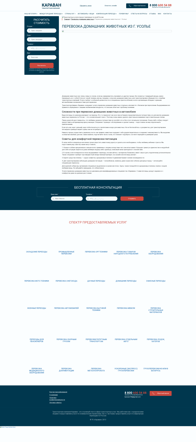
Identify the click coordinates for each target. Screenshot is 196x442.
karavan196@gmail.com (133, 397)
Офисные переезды (155, 281)
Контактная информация (58, 392)
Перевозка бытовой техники (96, 309)
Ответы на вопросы (139, 14)
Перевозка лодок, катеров (156, 340)
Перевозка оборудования (155, 253)
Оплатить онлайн (111, 6)
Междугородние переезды (51, 14)
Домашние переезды (126, 281)
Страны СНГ (69, 14)
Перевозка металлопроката (96, 370)
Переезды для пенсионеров (37, 340)
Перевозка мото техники (36, 281)
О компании (53, 395)
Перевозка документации (66, 370)
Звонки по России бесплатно (134, 395)
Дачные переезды (96, 281)
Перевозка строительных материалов (155, 310)
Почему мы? (124, 14)
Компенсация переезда (106, 14)
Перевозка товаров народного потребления (126, 253)
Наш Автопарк (30, 14)
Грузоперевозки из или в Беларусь (156, 370)
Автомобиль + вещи (86, 14)
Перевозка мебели (126, 308)
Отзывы (152, 14)
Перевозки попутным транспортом (96, 340)
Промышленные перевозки (66, 253)
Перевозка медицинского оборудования (36, 371)
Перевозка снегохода (66, 281)
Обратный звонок (139, 5)
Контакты (167, 14)
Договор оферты (55, 403)
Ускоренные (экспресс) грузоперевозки (126, 370)
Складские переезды (36, 252)
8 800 (160, 5)
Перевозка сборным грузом (66, 340)
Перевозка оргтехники (96, 252)
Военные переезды (36, 308)
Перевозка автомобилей (66, 308)
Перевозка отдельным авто (126, 340)
